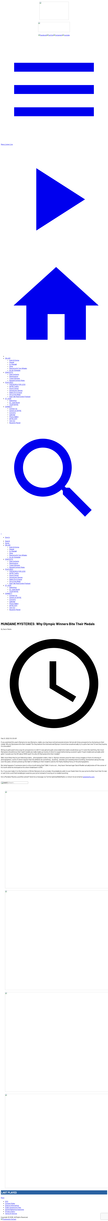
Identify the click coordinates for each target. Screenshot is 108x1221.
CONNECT (8, 407)
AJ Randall (13, 364)
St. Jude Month (14, 402)
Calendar (12, 415)
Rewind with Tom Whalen (18, 368)
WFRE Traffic (14, 386)
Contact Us (13, 409)
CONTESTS (9, 372)
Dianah (11, 362)
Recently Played (14, 423)
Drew (11, 366)
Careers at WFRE (15, 411)
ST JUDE (8, 398)
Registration (13, 376)
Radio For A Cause (15, 392)
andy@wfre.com (88, 777)
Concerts (12, 413)
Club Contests (14, 374)
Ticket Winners (14, 378)
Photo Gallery (14, 417)
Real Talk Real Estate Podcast (19, 396)
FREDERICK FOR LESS (17, 384)
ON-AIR (7, 358)
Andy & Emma (14, 360)
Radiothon (13, 400)
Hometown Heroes (16, 390)
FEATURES (9, 382)
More (2, 1198)
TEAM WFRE (13, 405)
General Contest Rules (17, 380)
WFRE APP (13, 419)
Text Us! (12, 421)
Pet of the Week (15, 394)
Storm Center (14, 388)
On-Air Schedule (14, 370)
